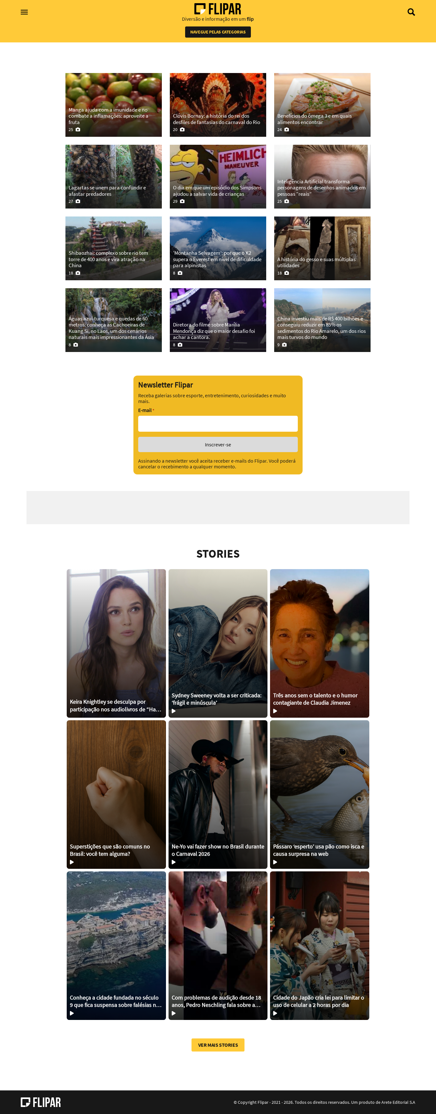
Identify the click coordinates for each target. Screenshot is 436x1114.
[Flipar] (41, 1102)
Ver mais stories (218, 1045)
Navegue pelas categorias (217, 32)
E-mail (146, 410)
